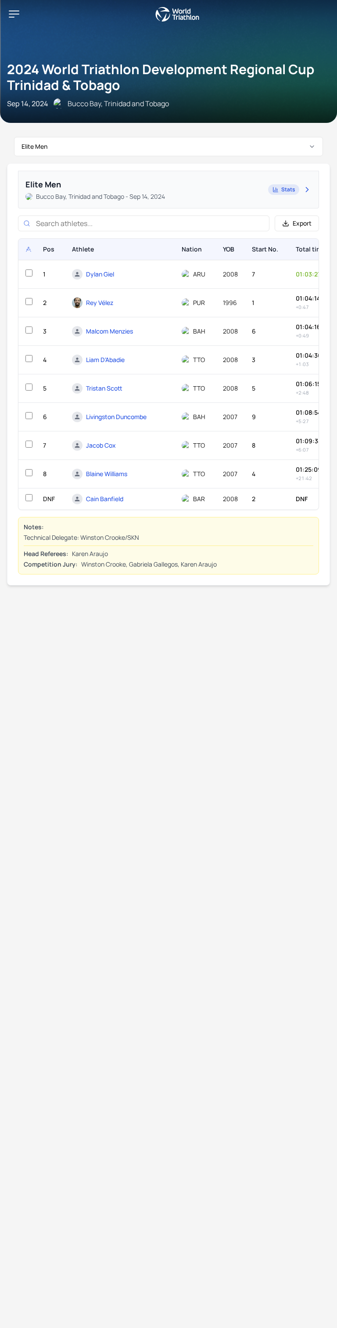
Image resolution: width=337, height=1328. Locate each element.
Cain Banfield (104, 499)
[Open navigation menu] (14, 14)
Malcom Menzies (109, 331)
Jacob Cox (101, 445)
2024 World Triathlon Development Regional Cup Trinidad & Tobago (160, 77)
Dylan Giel (100, 274)
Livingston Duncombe (116, 417)
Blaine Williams (106, 474)
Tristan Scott (104, 388)
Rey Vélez (99, 302)
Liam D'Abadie (105, 359)
